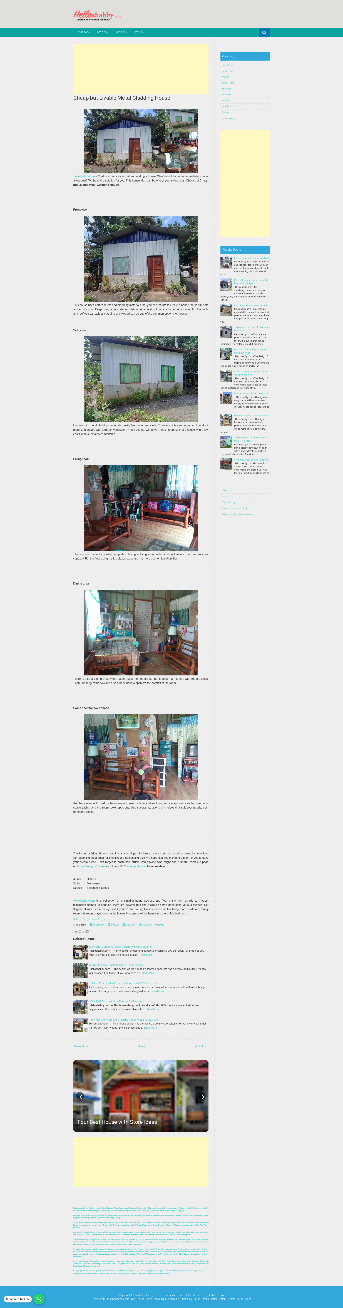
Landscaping (228, 118)
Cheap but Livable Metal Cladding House (121, 98)
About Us (226, 490)
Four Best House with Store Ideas (117, 1122)
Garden (225, 100)
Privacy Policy (228, 502)
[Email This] (76, 931)
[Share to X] (83, 931)
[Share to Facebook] (87, 931)
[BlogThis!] (80, 931)
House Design (98, 919)
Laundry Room (229, 106)
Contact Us (227, 496)
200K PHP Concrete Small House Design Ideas (116, 1001)
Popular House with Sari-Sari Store (250, 305)
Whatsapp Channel (134, 866)
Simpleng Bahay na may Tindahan (251, 460)
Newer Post (81, 1046)
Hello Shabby (216, 1295)
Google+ (130, 924)
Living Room (83, 32)
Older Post (201, 1046)
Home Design (83, 919)
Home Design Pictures (91, 866)
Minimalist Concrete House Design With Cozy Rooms (120, 946)
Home (141, 1046)
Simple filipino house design (235, 508)
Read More (146, 954)
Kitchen (139, 32)
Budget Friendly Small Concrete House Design (116, 965)
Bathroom (121, 32)
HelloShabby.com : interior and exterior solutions (166, 1295)
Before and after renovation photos (239, 514)
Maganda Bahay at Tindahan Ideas (251, 415)
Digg (161, 924)
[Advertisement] (140, 69)
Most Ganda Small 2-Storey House (251, 393)
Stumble (146, 924)
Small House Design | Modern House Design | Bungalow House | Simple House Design (178, 1298)
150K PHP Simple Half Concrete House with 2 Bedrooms (122, 983)
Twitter (114, 924)
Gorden (225, 112)
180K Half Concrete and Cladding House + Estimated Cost (123, 1019)
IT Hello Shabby (112, 1298)
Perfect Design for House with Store (251, 258)
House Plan (227, 71)
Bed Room (102, 32)
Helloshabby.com (84, 176)
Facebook (98, 924)
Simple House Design (239, 1298)
